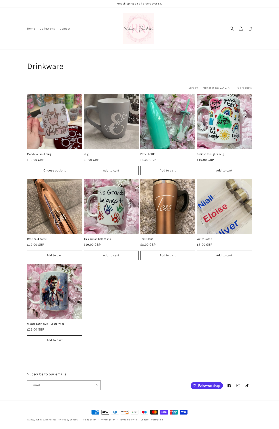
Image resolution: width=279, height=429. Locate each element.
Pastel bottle (147, 154)
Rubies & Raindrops (46, 419)
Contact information (152, 419)
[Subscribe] (96, 385)
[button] (231, 28)
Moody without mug (39, 154)
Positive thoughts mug (210, 154)
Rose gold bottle (37, 239)
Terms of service (128, 419)
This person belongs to (97, 239)
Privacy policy (108, 419)
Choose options (55, 170)
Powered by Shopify (67, 419)
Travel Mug (146, 239)
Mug (86, 154)
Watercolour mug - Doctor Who (46, 323)
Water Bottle (204, 239)
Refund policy (89, 419)
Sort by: (193, 88)
